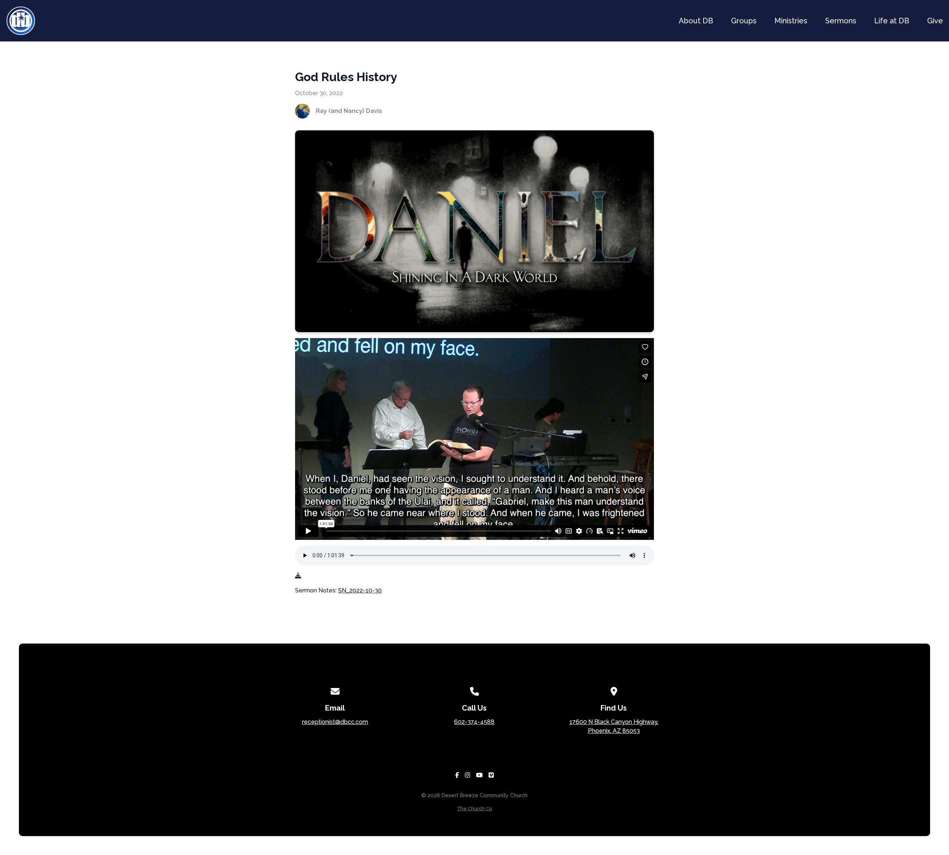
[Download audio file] (298, 575)
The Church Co (474, 808)
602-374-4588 (474, 721)
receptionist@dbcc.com (335, 721)
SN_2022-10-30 (360, 590)
